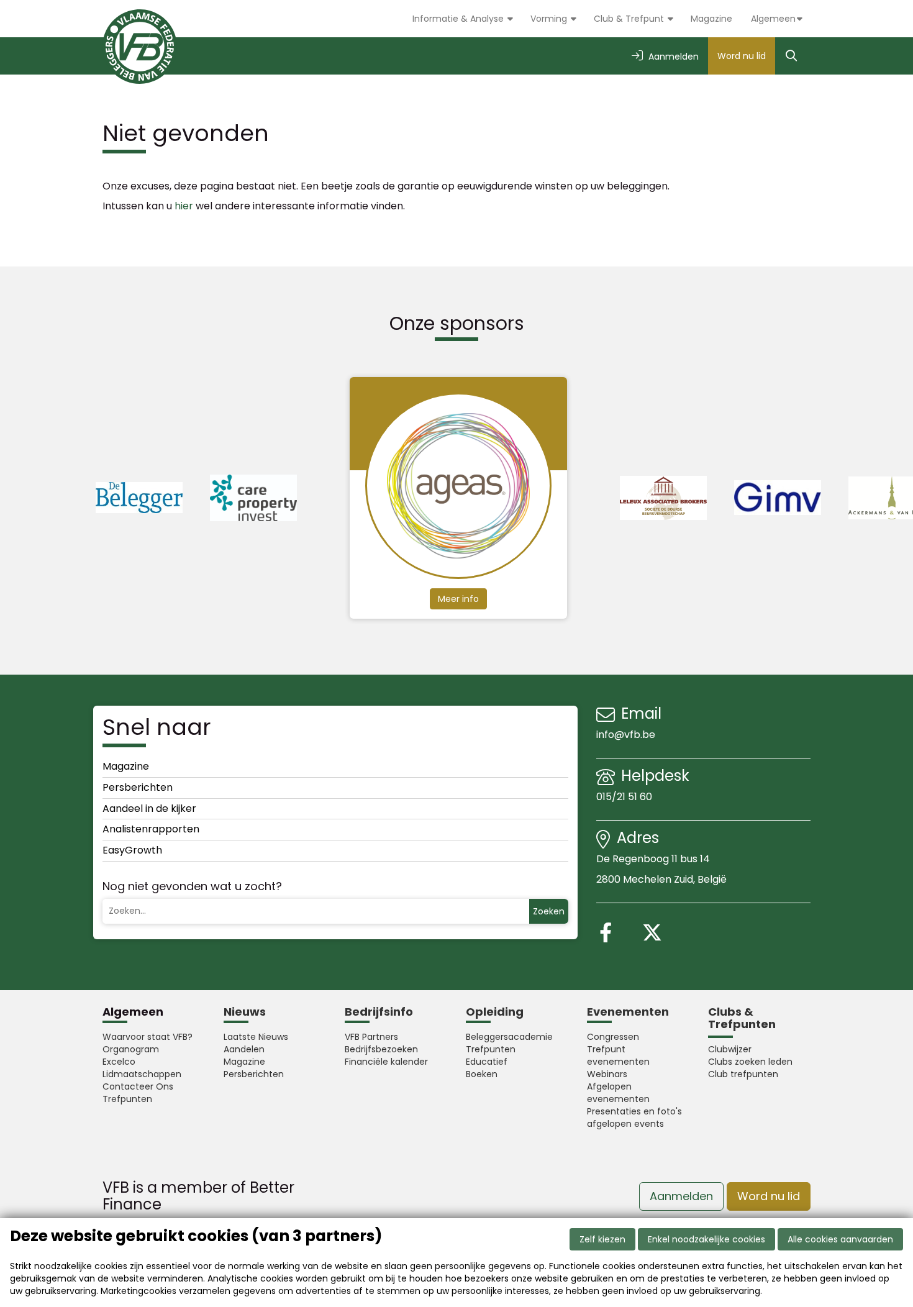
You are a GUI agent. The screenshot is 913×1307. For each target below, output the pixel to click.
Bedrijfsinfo (379, 1011)
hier (184, 206)
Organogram (130, 1049)
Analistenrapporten (150, 829)
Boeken (481, 1074)
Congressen (613, 1037)
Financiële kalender (386, 1061)
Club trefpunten (743, 1074)
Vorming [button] (550, 18)
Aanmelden (681, 1196)
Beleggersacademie (509, 1037)
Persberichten (137, 787)
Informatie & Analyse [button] (459, 18)
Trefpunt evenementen (618, 1055)
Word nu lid (741, 56)
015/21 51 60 (625, 797)
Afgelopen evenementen (618, 1092)
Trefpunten (127, 1099)
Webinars (607, 1074)
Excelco (118, 1061)
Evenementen (628, 1011)
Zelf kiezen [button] (602, 1239)
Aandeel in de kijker (149, 808)
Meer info (458, 599)
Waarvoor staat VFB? (147, 1037)
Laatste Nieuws (256, 1037)
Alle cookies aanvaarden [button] (840, 1239)
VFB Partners (371, 1037)
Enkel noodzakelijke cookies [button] (706, 1239)
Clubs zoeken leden (750, 1061)
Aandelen (244, 1049)
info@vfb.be (625, 734)
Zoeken (549, 911)
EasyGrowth (132, 850)
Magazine (711, 18)
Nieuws (245, 1011)
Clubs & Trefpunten (742, 1018)
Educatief (486, 1061)
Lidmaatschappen (141, 1074)
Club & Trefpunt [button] (630, 18)
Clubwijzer (730, 1049)
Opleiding (495, 1011)
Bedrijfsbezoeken (381, 1049)
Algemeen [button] (773, 18)
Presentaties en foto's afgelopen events (634, 1117)
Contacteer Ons (137, 1086)
